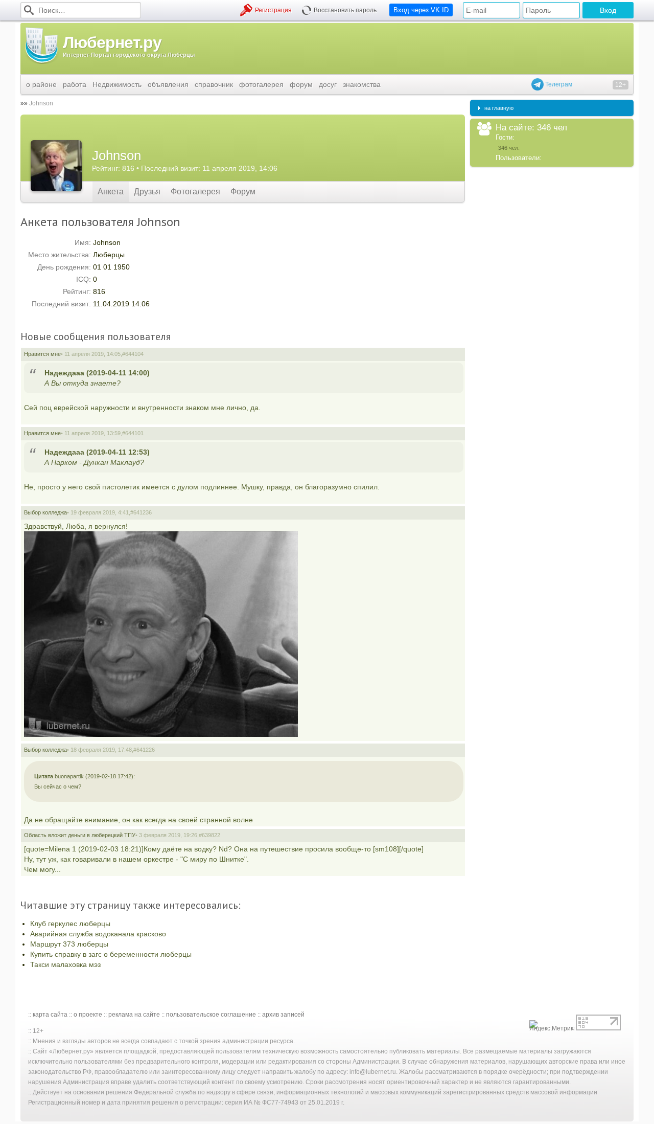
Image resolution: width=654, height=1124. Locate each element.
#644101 (133, 433)
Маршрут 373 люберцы (69, 944)
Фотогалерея (195, 191)
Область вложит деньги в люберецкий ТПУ (79, 835)
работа (74, 84)
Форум (242, 191)
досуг (328, 84)
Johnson (41, 103)
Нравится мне (42, 354)
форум (301, 84)
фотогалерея (261, 84)
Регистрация (273, 10)
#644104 (133, 354)
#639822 (209, 835)
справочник (214, 84)
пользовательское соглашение (211, 1014)
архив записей (283, 1014)
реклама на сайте (134, 1014)
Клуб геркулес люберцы (70, 923)
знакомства (362, 84)
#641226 (144, 750)
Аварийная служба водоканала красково (98, 934)
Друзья (147, 191)
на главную (498, 108)
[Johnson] (56, 165)
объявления (168, 84)
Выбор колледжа (45, 512)
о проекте (88, 1014)
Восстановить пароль (345, 10)
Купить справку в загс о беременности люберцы (111, 954)
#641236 (141, 512)
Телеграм (558, 84)
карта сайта (50, 1014)
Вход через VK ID (421, 10)
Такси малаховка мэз (65, 964)
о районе (41, 84)
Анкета (111, 191)
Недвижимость (117, 84)
